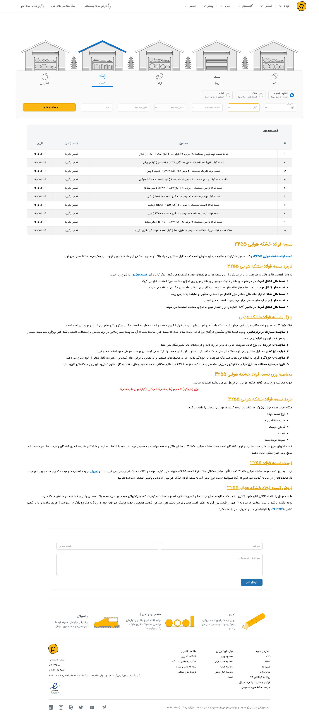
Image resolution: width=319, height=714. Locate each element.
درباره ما (266, 667)
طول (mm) (141, 107)
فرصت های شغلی (187, 672)
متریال (290, 103)
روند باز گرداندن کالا (260, 677)
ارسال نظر (252, 582)
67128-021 (278, 509)
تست (230, 677)
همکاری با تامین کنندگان (184, 662)
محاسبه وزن (227, 656)
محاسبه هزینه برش (223, 662)
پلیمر (210, 6)
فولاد (287, 6)
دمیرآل (192, 707)
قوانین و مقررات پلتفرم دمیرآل (254, 682)
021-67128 (54, 665)
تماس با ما (265, 672)
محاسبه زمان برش (224, 672)
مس (227, 6)
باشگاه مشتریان (188, 656)
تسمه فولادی (139, 274)
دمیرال (94, 471)
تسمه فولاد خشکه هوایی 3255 (273, 256)
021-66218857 (57, 670)
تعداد (107, 107)
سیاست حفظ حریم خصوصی (255, 687)
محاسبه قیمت (49, 107)
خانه (268, 656)
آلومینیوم (247, 6)
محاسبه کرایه (226, 667)
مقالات (267, 662)
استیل (268, 6)
